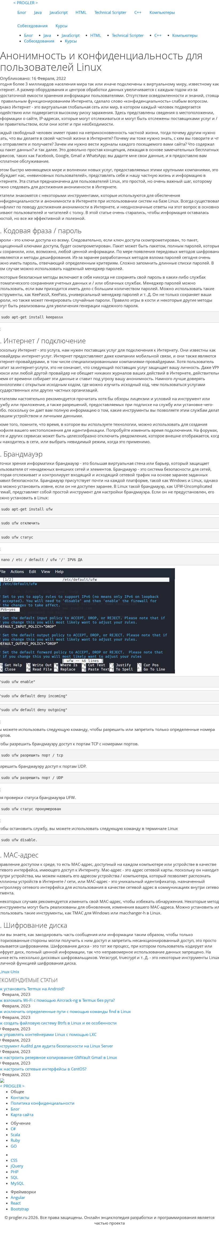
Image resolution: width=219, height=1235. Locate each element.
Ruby (15, 1140)
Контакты (20, 1097)
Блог (21, 12)
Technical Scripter (110, 12)
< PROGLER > (25, 2)
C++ (138, 12)
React (16, 1203)
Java (38, 12)
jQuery (17, 1165)
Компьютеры (162, 12)
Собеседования (32, 25)
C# (13, 1128)
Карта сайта (22, 1114)
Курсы (62, 25)
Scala (15, 1134)
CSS (14, 1160)
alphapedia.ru (109, 1231)
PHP (14, 1171)
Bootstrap (20, 1208)
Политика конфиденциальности (43, 1103)
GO (14, 1146)
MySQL (17, 1183)
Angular (18, 1197)
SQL (14, 1177)
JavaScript (59, 12)
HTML (81, 12)
